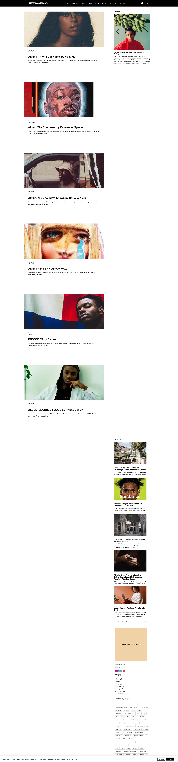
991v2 (146, 723)
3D (145, 719)
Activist (134, 754)
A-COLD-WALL (127, 729)
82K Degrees (134, 723)
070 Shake (141, 704)
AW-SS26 (124, 745)
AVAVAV (117, 745)
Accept (170, 759)
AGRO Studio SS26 (138, 735)
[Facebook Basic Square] (118, 671)
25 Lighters (125, 719)
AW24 (117, 748)
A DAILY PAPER (119, 726)
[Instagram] (116, 671)
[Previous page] (118, 621)
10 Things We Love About (121, 707)
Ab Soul (134, 748)
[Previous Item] (117, 32)
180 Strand (118, 710)
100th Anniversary (144, 707)
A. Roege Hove (137, 729)
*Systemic (127, 704)
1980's (138, 713)
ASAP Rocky (131, 742)
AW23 (141, 745)
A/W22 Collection (139, 732)
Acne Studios (143, 751)
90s (141, 723)
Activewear (128, 754)
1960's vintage (119, 713)
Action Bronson (119, 754)
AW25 (123, 748)
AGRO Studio (128, 735)
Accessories (118, 751)
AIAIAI (124, 738)
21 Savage (134, 716)
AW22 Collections (133, 745)
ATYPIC (139, 742)
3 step (140, 719)
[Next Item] (146, 32)
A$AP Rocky (118, 729)
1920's (133, 710)
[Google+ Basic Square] (124, 671)
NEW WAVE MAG (38, 3)
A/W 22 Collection (128, 732)
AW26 (128, 748)
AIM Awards (131, 738)
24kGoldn (118, 719)
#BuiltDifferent (119, 704)
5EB (121, 723)
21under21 (142, 716)
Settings (161, 759)
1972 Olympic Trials (129, 713)
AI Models (118, 738)
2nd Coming (133, 719)
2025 (122, 716)
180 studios (126, 710)
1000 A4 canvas (133, 707)
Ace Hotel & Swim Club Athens (130, 751)
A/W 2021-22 (118, 732)
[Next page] (142, 621)
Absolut (141, 748)
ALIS (143, 738)
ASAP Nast (123, 742)
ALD (138, 738)
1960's (139, 710)
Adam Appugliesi (143, 754)
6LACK (127, 723)
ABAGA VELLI (119, 735)
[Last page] (145, 621)
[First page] (114, 621)
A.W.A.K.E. (146, 729)
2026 (128, 716)
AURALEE (146, 742)
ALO (117, 742)
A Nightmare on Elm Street (142, 726)
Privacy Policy (73, 759)
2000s (144, 713)
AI (146, 735)
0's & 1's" (134, 704)
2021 (117, 716)
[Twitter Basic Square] (121, 671)
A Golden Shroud (130, 726)
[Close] (176, 759)
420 (116, 723)
